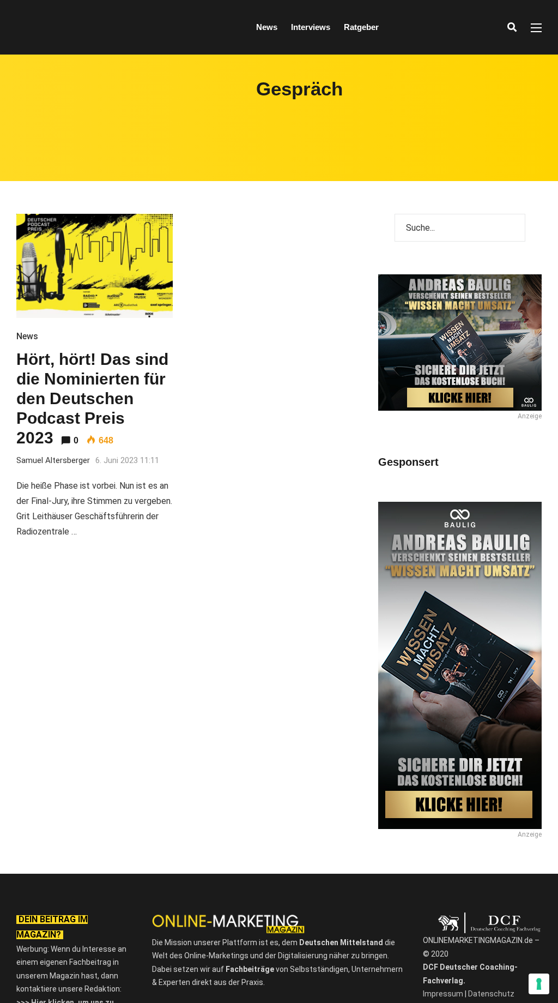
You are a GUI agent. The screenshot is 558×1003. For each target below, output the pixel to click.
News (266, 27)
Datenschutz (491, 993)
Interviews (310, 27)
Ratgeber (361, 27)
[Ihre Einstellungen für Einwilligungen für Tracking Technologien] (539, 984)
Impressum (443, 993)
